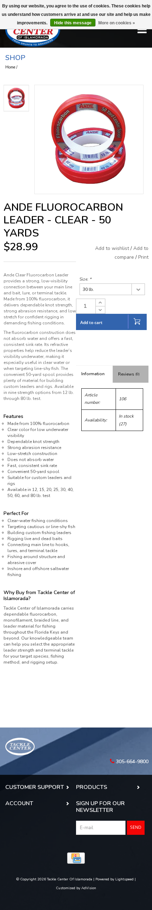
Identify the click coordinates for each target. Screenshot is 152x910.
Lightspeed (124, 879)
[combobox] (112, 289)
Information (93, 374)
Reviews (129, 374)
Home (10, 67)
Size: (85, 279)
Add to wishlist (112, 248)
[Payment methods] (76, 858)
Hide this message (73, 22)
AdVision (88, 888)
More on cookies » (116, 22)
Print (143, 257)
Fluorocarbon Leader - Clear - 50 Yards (52, 67)
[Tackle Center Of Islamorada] (32, 30)
